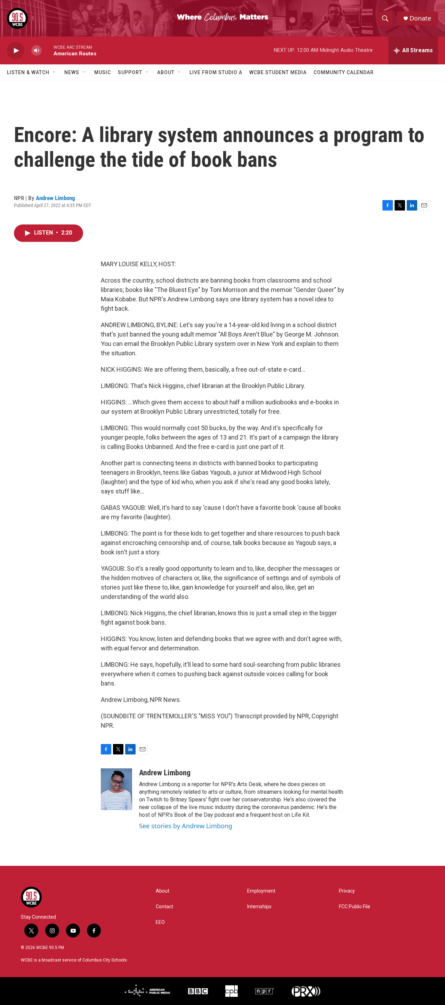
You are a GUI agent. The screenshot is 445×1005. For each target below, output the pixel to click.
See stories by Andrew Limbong (185, 826)
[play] (15, 51)
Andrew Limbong (55, 198)
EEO (160, 922)
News (71, 72)
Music (102, 72)
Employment (261, 891)
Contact (164, 906)
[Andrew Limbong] (116, 789)
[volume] (36, 50)
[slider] (48, 50)
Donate (420, 18)
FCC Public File (354, 906)
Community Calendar (344, 72)
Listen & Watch (28, 72)
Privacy (347, 891)
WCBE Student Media (278, 72)
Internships (259, 906)
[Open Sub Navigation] (54, 72)
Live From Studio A (215, 72)
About (166, 72)
